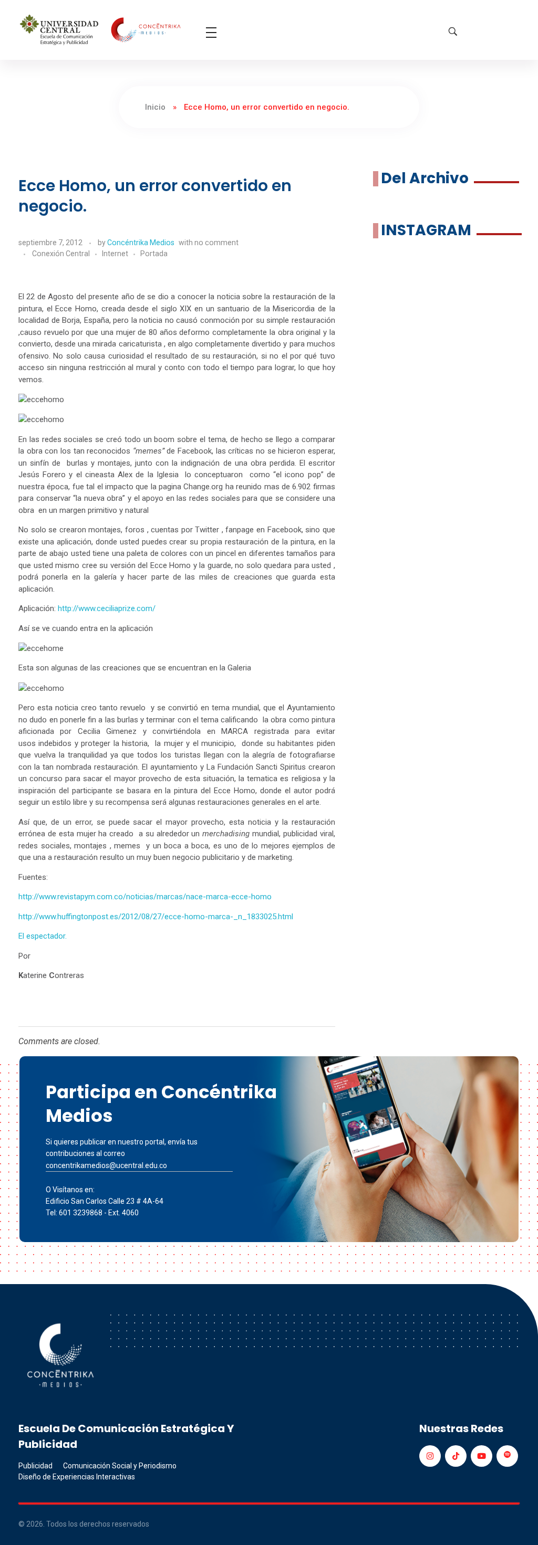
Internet (115, 253)
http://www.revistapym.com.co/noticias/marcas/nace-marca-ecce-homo (145, 896)
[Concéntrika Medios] (101, 30)
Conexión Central (61, 253)
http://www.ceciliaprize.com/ (107, 608)
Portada (154, 253)
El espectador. (42, 936)
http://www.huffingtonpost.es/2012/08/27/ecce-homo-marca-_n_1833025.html (155, 916)
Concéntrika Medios (140, 242)
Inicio (155, 107)
